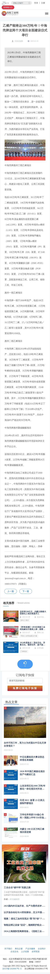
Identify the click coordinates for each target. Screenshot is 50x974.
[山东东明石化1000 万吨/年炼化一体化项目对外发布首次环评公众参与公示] (11, 789)
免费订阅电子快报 (25, 688)
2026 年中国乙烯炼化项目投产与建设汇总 (32, 773)
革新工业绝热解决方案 (29, 636)
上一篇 (10, 591)
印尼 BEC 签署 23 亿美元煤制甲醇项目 (32, 801)
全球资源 (35, 952)
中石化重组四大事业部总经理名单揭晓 (32, 758)
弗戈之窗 (19, 949)
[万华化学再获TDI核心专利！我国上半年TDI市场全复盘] (11, 818)
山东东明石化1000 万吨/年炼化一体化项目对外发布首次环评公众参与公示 (32, 787)
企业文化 (14, 952)
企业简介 (42, 949)
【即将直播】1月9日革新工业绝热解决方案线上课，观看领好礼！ (32, 628)
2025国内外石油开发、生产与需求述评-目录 (25, 906)
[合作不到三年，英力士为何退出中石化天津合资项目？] (25, 722)
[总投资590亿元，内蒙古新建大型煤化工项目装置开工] (10, 616)
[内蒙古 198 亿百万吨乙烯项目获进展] (11, 833)
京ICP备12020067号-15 (12, 969)
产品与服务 (30, 949)
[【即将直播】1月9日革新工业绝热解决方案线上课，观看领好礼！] (10, 631)
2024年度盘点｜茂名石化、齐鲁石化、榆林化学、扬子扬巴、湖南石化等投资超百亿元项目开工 (32, 644)
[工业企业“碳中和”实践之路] (25, 867)
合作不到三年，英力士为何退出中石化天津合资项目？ (25, 744)
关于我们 (8, 949)
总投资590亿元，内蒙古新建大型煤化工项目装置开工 (33, 613)
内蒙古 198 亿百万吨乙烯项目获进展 (32, 830)
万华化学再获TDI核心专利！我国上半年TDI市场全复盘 (33, 816)
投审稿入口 (7, 7)
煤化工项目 (25, 620)
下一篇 (25, 591)
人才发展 (25, 952)
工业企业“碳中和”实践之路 (17, 887)
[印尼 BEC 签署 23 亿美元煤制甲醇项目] (11, 804)
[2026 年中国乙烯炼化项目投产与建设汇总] (11, 775)
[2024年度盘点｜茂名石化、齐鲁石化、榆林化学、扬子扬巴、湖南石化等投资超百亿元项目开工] (10, 647)
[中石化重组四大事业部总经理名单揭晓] (11, 760)
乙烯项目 (24, 651)
